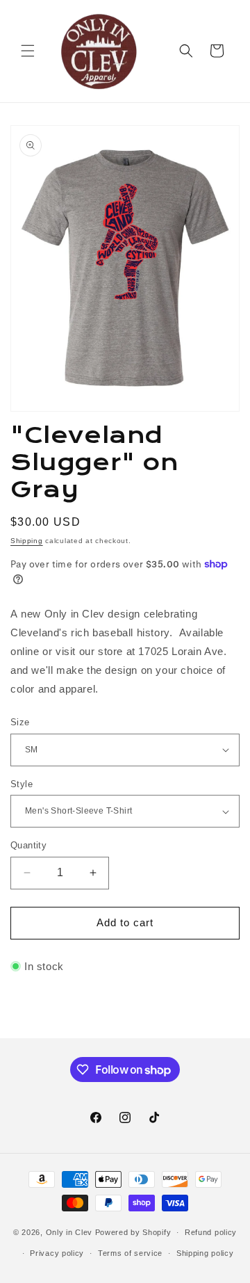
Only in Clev (69, 1232)
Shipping (26, 540)
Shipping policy (205, 1253)
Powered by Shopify (133, 1232)
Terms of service (130, 1253)
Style (21, 784)
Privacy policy (57, 1253)
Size (20, 722)
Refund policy (211, 1232)
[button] (27, 50)
